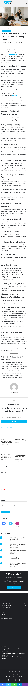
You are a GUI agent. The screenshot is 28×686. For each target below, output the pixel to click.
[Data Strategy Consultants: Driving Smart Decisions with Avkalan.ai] (21, 434)
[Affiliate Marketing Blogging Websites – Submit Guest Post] (5, 540)
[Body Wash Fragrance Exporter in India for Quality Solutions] (23, 634)
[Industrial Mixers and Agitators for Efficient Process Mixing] (23, 629)
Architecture (5, 614)
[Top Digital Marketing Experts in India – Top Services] (5, 552)
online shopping (7, 603)
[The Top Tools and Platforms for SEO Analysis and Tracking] (5, 546)
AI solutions (15, 95)
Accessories (5, 601)
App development (6, 612)
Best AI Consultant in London (10, 54)
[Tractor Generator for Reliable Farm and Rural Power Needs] (5, 634)
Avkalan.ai (9, 117)
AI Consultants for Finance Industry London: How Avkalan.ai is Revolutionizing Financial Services (20, 457)
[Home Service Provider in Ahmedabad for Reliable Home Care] (14, 629)
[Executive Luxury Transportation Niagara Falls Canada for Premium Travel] (5, 623)
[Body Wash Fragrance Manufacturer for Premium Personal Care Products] (14, 634)
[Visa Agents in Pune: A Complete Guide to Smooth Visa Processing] (5, 629)
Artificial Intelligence (10, 28)
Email (2, 495)
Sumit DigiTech (6, 42)
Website (3, 500)
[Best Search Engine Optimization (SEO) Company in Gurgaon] (5, 559)
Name (3, 489)
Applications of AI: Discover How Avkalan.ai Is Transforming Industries (7, 456)
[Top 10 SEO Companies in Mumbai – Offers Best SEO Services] (5, 565)
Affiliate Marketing (6, 607)
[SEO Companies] (8, 3)
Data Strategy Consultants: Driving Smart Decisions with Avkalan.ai (20, 441)
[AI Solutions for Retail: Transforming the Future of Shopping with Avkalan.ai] (7, 435)
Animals (4, 609)
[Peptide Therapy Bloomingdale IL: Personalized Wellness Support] (14, 623)
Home (3, 28)
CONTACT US (14, 587)
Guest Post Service (14, 674)
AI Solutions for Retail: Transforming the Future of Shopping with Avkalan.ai (6, 441)
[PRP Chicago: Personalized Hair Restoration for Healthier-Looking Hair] (23, 623)
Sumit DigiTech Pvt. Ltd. (17, 676)
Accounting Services (6, 605)
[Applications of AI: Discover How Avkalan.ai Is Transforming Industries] (7, 450)
